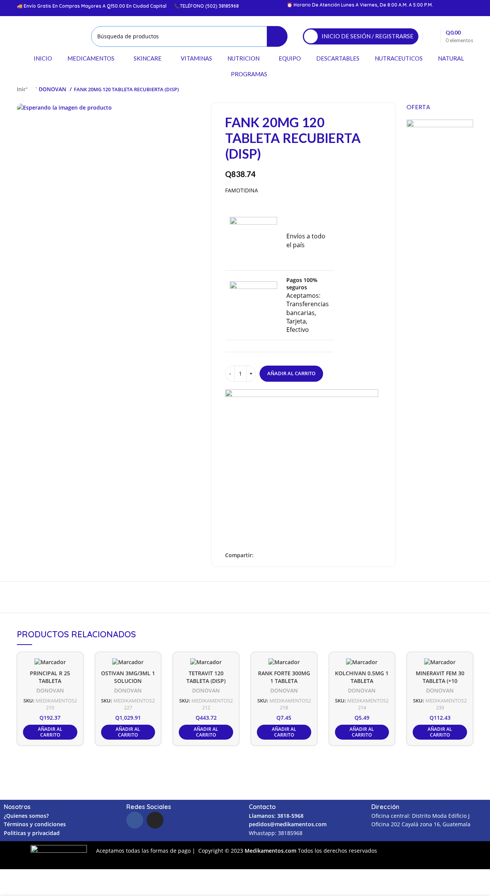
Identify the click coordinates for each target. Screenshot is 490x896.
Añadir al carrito (291, 373)
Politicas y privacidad (32, 833)
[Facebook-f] (134, 820)
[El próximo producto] (469, 89)
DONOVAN (53, 89)
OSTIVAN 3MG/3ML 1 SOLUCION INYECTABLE (128, 681)
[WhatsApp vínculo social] (286, 555)
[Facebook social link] (259, 555)
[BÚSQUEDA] (277, 36)
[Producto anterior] (454, 89)
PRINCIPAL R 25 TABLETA (50, 677)
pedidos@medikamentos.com (288, 824)
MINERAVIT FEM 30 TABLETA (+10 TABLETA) (440, 681)
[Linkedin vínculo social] (277, 555)
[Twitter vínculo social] (268, 555)
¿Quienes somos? (26, 815)
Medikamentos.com (271, 850)
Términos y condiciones (35, 824)
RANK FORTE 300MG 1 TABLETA (284, 677)
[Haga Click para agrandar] (32, 97)
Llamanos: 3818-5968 (276, 815)
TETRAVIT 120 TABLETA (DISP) (205, 677)
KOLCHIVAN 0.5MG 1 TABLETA (362, 677)
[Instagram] (155, 820)
